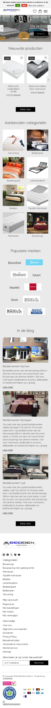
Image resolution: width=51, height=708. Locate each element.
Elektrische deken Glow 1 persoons (37, 87)
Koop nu (41, 33)
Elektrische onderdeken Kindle (13, 89)
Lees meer (8, 387)
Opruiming (13, 153)
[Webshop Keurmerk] (9, 685)
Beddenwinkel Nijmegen (17, 420)
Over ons (7, 625)
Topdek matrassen (37, 208)
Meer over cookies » (36, 5)
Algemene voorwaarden (15, 629)
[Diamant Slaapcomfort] (19, 275)
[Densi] (34, 262)
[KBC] (42, 693)
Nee (24, 5)
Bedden (13, 208)
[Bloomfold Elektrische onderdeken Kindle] (13, 69)
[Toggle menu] (45, 11)
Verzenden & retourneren (15, 644)
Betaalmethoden (11, 640)
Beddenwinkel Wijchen (16, 366)
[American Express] (38, 693)
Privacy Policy (9, 636)
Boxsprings (37, 236)
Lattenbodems (37, 180)
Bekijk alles (25, 109)
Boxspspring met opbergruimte (18, 568)
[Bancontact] (25, 693)
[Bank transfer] (25, 689)
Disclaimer (8, 632)
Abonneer (39, 662)
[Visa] (42, 689)
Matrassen (13, 236)
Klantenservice (10, 648)
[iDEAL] (29, 689)
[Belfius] (33, 693)
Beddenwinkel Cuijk (14, 483)
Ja (18, 5)
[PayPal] (33, 689)
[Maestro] (29, 693)
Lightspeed (7, 678)
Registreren (8, 604)
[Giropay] (25, 696)
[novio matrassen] (31, 299)
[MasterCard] (38, 689)
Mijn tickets (8, 611)
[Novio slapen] (14, 311)
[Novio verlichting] (36, 311)
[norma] (33, 287)
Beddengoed (13, 180)
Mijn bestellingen (11, 608)
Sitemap (7, 651)
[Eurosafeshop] (9, 699)
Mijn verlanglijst (10, 615)
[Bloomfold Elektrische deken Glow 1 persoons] (37, 69)
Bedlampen (37, 153)
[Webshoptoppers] (11, 704)
